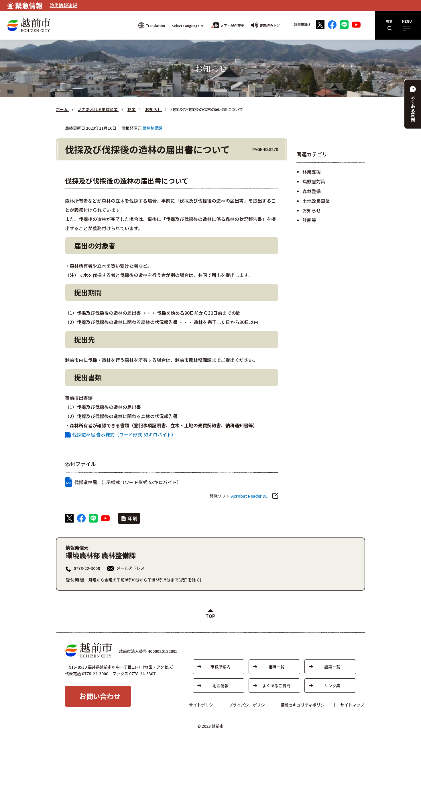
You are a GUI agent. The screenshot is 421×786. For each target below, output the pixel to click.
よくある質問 (413, 108)
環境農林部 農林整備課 (101, 555)
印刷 (132, 518)
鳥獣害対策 (313, 181)
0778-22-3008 (87, 568)
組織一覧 (276, 666)
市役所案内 (220, 666)
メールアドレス (131, 568)
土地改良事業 (316, 200)
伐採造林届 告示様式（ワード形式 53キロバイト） (124, 434)
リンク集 (332, 685)
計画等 (309, 220)
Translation (155, 25)
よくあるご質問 (276, 685)
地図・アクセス (158, 667)
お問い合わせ (100, 696)
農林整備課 (152, 128)
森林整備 (311, 191)
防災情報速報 (63, 5)
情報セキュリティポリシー (304, 705)
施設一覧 (332, 666)
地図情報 (221, 685)
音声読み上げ (269, 25)
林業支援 (311, 171)
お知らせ (311, 210)
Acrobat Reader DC (249, 496)
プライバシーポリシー (249, 705)
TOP (210, 616)
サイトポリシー (203, 705)
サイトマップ (352, 705)
